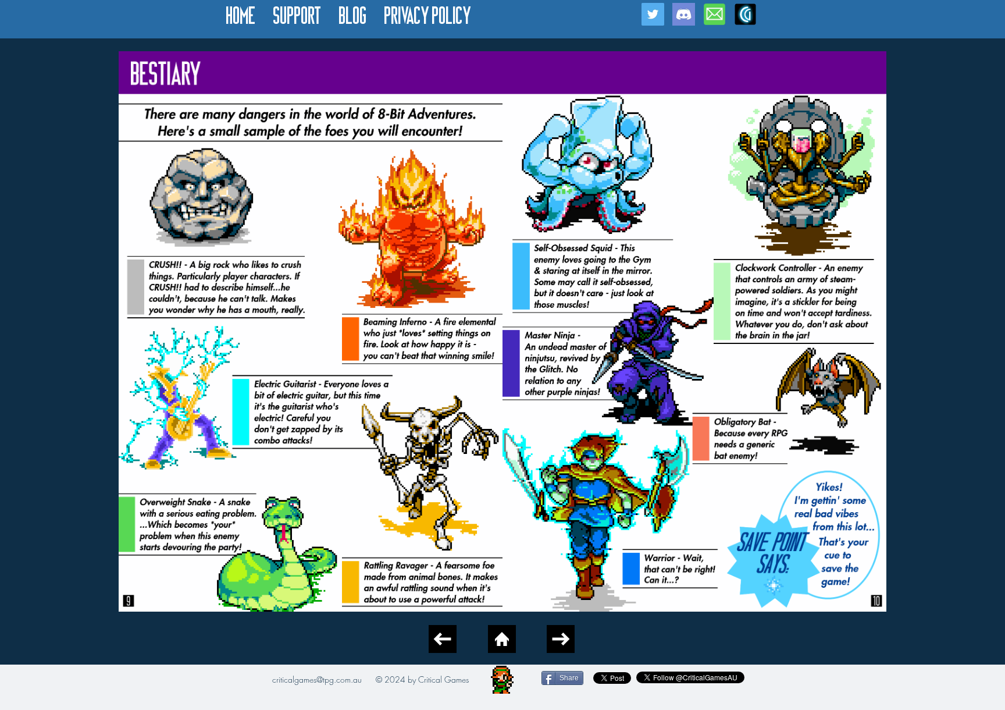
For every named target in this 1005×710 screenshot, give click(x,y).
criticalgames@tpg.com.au (317, 679)
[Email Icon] (714, 14)
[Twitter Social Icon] (653, 14)
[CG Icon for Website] (745, 14)
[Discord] (683, 14)
